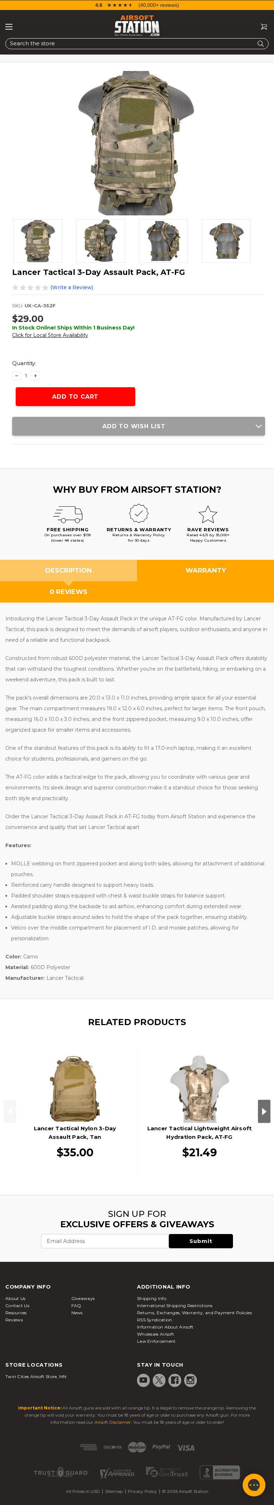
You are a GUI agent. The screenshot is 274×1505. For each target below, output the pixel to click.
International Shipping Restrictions (175, 1305)
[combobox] (137, 43)
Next (264, 1111)
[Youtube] (143, 1380)
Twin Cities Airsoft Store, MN (36, 1376)
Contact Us (17, 1305)
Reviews (14, 1319)
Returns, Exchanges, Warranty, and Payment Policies (194, 1312)
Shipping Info (151, 1298)
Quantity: (24, 363)
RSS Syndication (154, 1319)
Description (68, 570)
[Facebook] (174, 1380)
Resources (16, 1312)
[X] (159, 1380)
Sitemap (114, 1491)
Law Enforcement (156, 1341)
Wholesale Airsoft (155, 1334)
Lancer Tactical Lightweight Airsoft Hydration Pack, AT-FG (199, 1132)
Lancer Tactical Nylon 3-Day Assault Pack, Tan (75, 1132)
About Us (15, 1298)
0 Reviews (68, 592)
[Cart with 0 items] (261, 26)
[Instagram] (190, 1380)
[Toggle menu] (9, 27)
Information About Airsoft (165, 1327)
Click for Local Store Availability (50, 335)
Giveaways (83, 1298)
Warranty (206, 570)
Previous (10, 1111)
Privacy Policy (142, 1491)
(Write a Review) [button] (71, 287)
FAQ (76, 1305)
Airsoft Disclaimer (113, 1422)
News (77, 1312)
